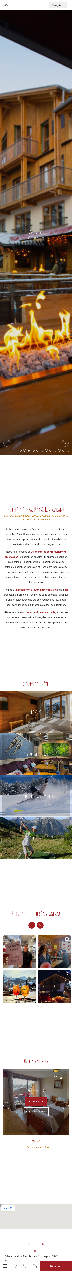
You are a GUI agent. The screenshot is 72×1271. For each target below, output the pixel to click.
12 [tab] (68, 450)
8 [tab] (51, 450)
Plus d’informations (36, 1111)
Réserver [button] (56, 1266)
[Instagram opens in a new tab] (40, 925)
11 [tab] (64, 450)
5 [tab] (38, 450)
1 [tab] (20, 450)
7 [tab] (46, 450)
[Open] (19, 951)
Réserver (36, 1101)
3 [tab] (29, 450)
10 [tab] (59, 450)
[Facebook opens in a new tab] (31, 925)
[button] (5, 1266)
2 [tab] (24, 450)
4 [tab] (33, 450)
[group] (36, 1102)
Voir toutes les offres (38, 1147)
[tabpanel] (36, 232)
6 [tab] (42, 450)
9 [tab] (55, 450)
